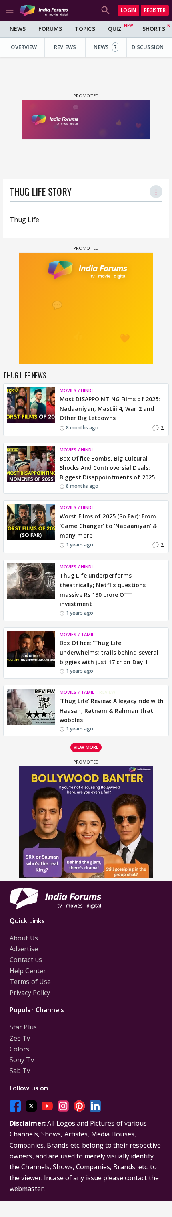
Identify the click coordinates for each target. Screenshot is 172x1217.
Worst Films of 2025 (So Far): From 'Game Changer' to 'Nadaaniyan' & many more (108, 525)
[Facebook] (15, 1106)
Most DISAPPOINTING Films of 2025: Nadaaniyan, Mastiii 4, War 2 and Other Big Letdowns (110, 408)
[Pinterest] (79, 1106)
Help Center (28, 970)
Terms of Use (30, 981)
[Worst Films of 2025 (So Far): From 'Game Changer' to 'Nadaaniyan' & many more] (31, 527)
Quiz (115, 28)
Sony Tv (22, 1059)
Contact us (26, 959)
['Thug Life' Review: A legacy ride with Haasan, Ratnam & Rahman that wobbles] (31, 711)
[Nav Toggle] (9, 10)
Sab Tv (20, 1070)
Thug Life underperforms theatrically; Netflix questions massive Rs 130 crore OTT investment (103, 590)
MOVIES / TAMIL (77, 634)
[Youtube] (47, 1106)
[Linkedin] (95, 1106)
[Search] (105, 10)
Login (128, 10)
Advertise (24, 948)
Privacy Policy (30, 992)
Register (155, 10)
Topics (85, 28)
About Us (24, 938)
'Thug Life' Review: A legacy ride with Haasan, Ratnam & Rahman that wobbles (112, 710)
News (18, 28)
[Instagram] (63, 1106)
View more (86, 747)
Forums (50, 28)
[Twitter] (31, 1106)
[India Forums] (44, 10)
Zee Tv (20, 1038)
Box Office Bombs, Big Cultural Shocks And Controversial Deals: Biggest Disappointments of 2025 (107, 468)
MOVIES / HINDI (76, 390)
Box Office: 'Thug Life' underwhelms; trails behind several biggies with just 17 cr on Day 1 (109, 652)
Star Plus (23, 1027)
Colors (20, 1049)
